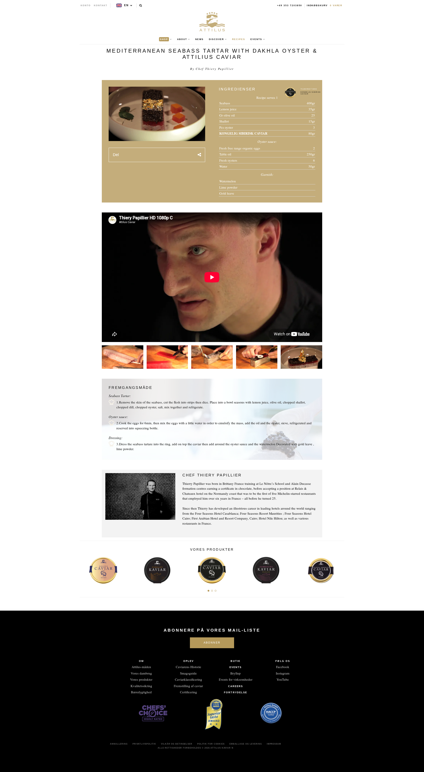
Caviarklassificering (188, 679)
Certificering (188, 692)
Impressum (274, 744)
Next (339, 569)
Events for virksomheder (235, 679)
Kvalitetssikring (141, 686)
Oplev (188, 661)
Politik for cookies (211, 744)
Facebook (282, 667)
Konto (86, 5)
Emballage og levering (245, 744)
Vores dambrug (141, 673)
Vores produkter (141, 679)
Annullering (119, 744)
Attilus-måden (141, 667)
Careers (235, 686)
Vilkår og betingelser (176, 744)
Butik (235, 661)
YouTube (282, 679)
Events (235, 667)
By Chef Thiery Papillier (212, 69)
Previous (84, 569)
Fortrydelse (235, 692)
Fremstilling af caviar (188, 686)
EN (126, 5)
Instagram (283, 673)
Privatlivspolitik (144, 744)
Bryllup (235, 673)
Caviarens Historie (188, 667)
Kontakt (100, 5)
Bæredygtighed (141, 692)
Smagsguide (188, 673)
